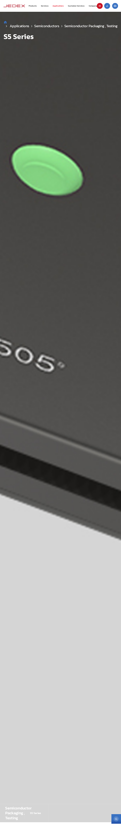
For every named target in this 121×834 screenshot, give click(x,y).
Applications (20, 26)
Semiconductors (46, 26)
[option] (60, 411)
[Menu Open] (115, 6)
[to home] (14, 6)
